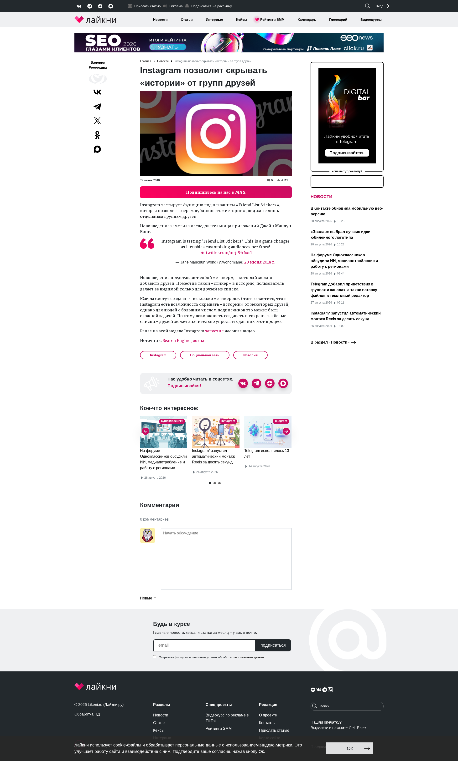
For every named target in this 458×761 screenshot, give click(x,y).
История (250, 355)
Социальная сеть (204, 355)
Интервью (214, 19)
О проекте (268, 715)
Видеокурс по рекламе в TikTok (227, 718)
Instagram (158, 355)
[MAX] (98, 149)
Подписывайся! (184, 385)
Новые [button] (146, 598)
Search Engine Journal (184, 340)
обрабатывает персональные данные (183, 745)
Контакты (267, 723)
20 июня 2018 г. (259, 262)
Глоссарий (338, 19)
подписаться (273, 645)
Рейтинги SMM (272, 19)
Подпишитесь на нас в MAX (216, 192)
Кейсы (241, 19)
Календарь (307, 19)
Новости (160, 19)
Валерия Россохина (98, 65)
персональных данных (249, 657)
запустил (214, 331)
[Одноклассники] (97, 135)
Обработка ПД (87, 714)
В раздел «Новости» (330, 342)
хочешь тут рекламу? (347, 171)
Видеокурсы (371, 19)
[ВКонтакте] (97, 92)
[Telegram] (97, 106)
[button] (210, 483)
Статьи (187, 19)
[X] (97, 120)
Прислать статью (274, 730)
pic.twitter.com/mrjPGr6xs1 (225, 252)
